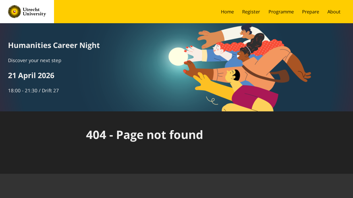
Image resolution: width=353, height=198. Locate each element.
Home (227, 12)
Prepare (310, 12)
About (334, 12)
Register (251, 12)
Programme (281, 12)
